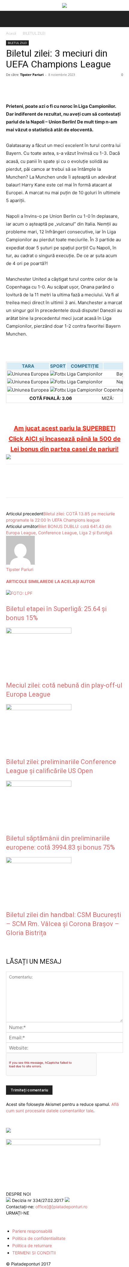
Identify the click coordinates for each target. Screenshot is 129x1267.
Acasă (11, 33)
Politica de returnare (32, 1245)
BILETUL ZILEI (34, 33)
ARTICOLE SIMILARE (27, 581)
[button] (9, 19)
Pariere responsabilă (32, 1231)
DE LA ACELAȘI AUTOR (71, 581)
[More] (81, 88)
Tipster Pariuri (32, 74)
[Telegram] (67, 88)
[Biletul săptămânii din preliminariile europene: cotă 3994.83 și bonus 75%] (38, 785)
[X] (26, 88)
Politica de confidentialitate (38, 1238)
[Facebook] (12, 88)
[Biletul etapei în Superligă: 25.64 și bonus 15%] (19, 593)
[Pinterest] (40, 88)
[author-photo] (20, 563)
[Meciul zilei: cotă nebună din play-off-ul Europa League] (38, 632)
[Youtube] (35, 1219)
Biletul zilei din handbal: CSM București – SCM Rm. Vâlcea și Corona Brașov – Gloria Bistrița (63, 924)
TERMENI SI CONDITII (34, 1252)
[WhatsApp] (53, 88)
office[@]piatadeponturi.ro (61, 1206)
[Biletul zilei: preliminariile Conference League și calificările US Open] (38, 708)
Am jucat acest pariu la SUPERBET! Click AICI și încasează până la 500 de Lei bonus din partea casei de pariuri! (65, 439)
